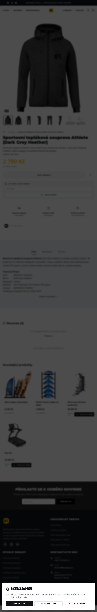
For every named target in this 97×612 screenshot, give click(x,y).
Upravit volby (79, 604)
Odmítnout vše (48, 604)
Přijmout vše (19, 604)
